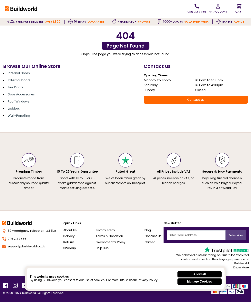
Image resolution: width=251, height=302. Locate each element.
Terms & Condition (109, 236)
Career (150, 242)
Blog (148, 230)
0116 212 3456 (17, 239)
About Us (70, 230)
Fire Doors (15, 87)
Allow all (199, 274)
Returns (69, 242)
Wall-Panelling (19, 115)
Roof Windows (18, 101)
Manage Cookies (199, 281)
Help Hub (102, 248)
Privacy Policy (105, 230)
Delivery (69, 236)
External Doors (19, 80)
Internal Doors (19, 73)
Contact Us (153, 236)
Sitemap (69, 248)
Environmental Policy (110, 242)
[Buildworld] (21, 8)
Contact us (195, 99)
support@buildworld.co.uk (26, 246)
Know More (241, 267)
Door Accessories (21, 94)
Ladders (14, 108)
